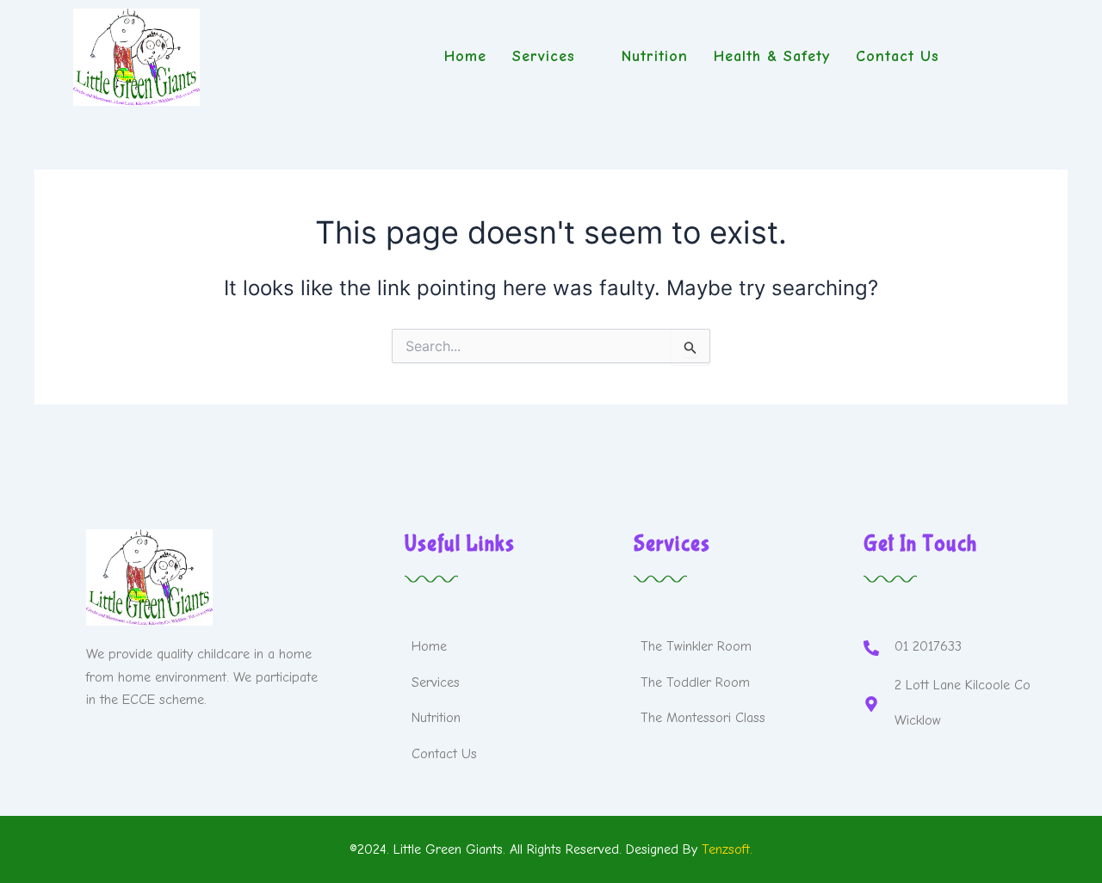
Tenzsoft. (727, 849)
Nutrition (655, 56)
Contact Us (897, 56)
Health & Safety (772, 56)
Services (543, 56)
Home (465, 56)
